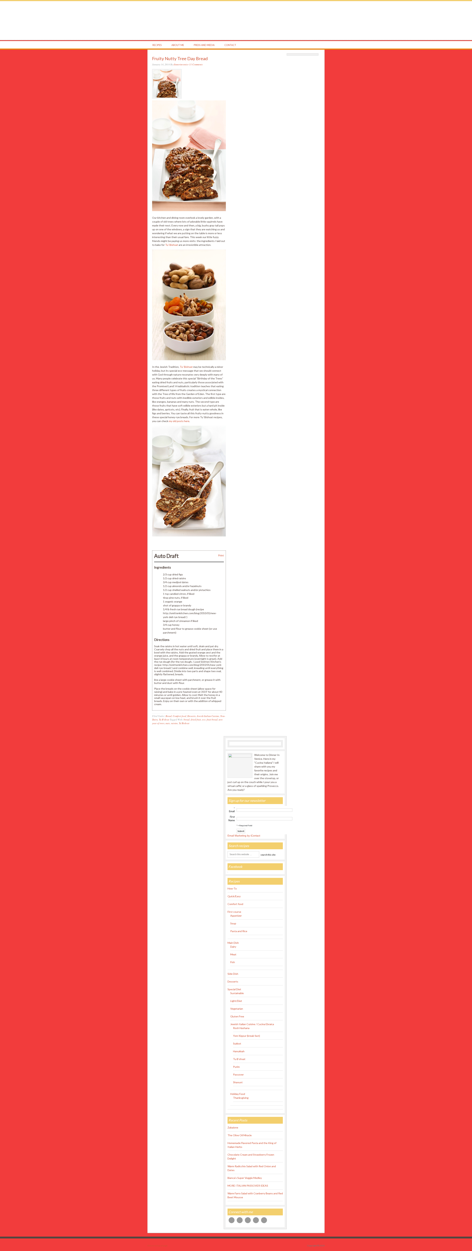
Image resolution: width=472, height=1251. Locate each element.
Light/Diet (236, 1000)
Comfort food (179, 716)
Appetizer (236, 915)
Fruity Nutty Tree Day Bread (180, 58)
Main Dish (233, 942)
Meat (233, 954)
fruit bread (212, 719)
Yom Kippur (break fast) (246, 1035)
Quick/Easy (234, 896)
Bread (169, 716)
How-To (232, 888)
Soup (233, 923)
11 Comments (196, 64)
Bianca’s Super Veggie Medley (245, 1177)
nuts (168, 723)
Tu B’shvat (239, 1059)
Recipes (157, 45)
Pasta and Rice (238, 931)
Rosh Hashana (241, 1028)
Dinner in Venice (236, 20)
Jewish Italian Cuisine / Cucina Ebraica (252, 1024)
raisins (174, 723)
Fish (232, 962)
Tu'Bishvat (184, 723)
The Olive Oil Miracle (240, 1135)
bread (187, 719)
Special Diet (234, 989)
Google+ (303, 45)
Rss (317, 45)
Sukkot (237, 1043)
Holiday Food (237, 1093)
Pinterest (310, 45)
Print (221, 555)
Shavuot (238, 1082)
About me (177, 45)
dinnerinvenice (181, 64)
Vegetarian (236, 1008)
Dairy (233, 946)
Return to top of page (158, 1245)
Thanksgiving (241, 1097)
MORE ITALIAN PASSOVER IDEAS (248, 1185)
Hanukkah (238, 1051)
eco (204, 719)
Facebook (288, 45)
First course (234, 911)
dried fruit (196, 719)
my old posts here (179, 421)
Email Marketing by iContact (244, 835)
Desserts (191, 716)
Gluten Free (237, 1016)
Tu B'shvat (164, 719)
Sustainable (237, 993)
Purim (236, 1066)
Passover (238, 1074)
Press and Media (204, 45)
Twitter (295, 45)
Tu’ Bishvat (172, 244)
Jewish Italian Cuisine (208, 716)
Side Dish (233, 973)
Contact (230, 45)
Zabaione (233, 1127)
